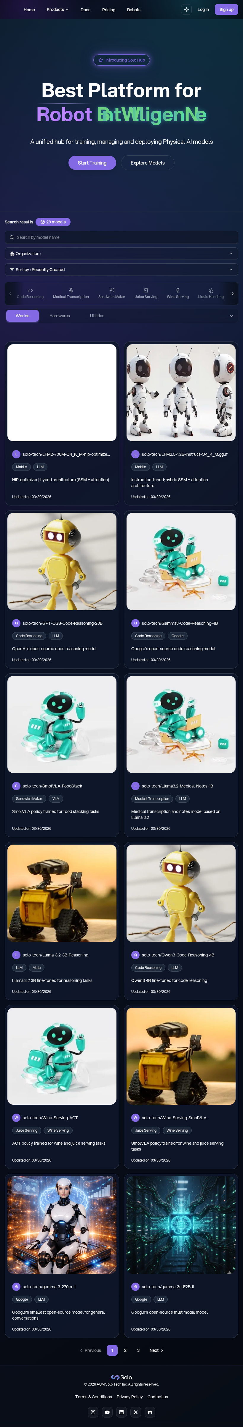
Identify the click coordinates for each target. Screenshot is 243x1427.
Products (55, 9)
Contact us (158, 1397)
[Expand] (231, 316)
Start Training (92, 162)
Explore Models (148, 162)
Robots (133, 10)
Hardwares (59, 316)
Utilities (97, 316)
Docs (85, 10)
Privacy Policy (130, 1397)
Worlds (22, 316)
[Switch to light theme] (186, 9)
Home (29, 10)
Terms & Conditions (93, 1397)
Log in (203, 9)
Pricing (108, 10)
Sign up (227, 9)
